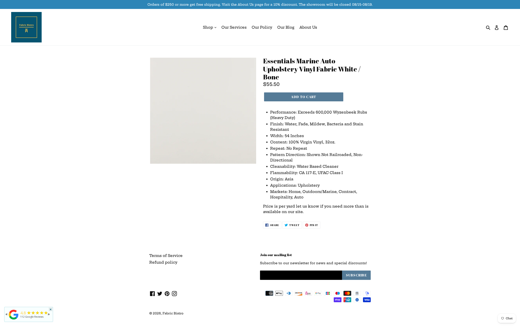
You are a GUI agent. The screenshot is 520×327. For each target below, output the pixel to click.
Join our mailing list (276, 255)
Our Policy (262, 27)
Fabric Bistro (172, 313)
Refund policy (163, 262)
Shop (208, 27)
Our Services (234, 27)
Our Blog (285, 27)
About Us (308, 27)
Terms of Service (166, 255)
